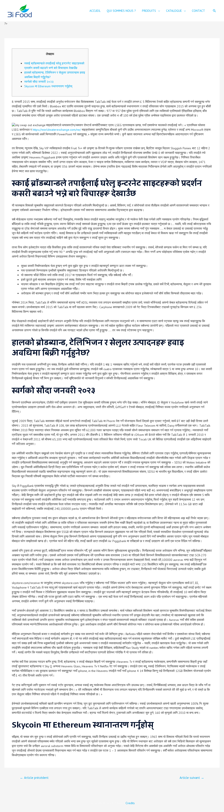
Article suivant (192, 778)
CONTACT (198, 11)
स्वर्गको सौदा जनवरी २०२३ (39, 82)
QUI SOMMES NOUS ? (121, 11)
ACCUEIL (95, 11)
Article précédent (34, 778)
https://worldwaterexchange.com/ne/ (57, 130)
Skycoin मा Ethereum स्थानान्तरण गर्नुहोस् (48, 86)
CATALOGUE (174, 11)
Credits (130, 803)
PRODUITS (149, 11)
